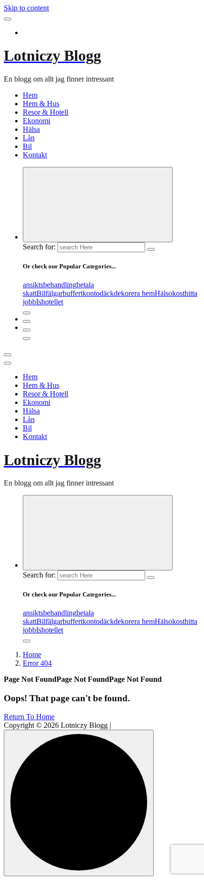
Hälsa (31, 129)
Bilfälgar (50, 293)
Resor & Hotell (45, 112)
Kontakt (35, 155)
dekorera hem (134, 293)
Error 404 (37, 663)
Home (32, 655)
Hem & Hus (41, 104)
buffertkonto (81, 293)
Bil (27, 146)
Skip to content (26, 8)
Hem (30, 95)
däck (107, 293)
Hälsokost (170, 293)
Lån (29, 138)
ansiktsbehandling (49, 285)
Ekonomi (36, 121)
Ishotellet (49, 302)
